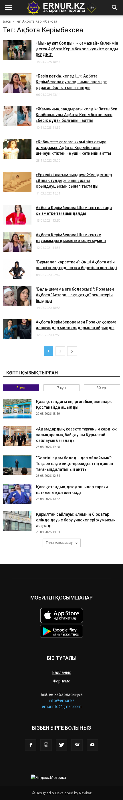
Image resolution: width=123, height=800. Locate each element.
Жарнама (61, 681)
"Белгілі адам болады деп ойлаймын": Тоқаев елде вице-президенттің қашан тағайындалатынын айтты (74, 464)
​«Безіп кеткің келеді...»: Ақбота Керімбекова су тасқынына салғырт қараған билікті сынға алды (71, 82)
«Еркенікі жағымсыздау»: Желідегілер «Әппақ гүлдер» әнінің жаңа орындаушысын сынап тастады (74, 180)
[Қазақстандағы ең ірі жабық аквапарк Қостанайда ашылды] (17, 408)
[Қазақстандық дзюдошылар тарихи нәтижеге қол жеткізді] (17, 494)
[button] (115, 7)
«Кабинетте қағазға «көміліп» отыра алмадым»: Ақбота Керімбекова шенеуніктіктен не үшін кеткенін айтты (73, 148)
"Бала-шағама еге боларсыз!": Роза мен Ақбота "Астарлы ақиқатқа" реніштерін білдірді (75, 295)
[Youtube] (92, 745)
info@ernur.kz (61, 700)
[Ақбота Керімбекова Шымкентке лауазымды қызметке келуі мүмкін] (17, 242)
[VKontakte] (77, 745)
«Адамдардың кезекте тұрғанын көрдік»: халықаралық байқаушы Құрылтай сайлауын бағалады (76, 435)
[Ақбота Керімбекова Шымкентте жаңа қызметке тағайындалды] (17, 215)
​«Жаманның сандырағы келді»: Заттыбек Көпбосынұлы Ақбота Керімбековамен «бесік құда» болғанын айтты (76, 115)
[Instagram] (46, 745)
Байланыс (61, 672)
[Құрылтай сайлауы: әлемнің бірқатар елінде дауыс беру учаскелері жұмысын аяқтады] (17, 521)
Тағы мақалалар (60, 542)
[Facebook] (30, 745)
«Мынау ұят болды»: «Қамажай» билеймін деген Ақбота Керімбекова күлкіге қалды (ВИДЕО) (77, 49)
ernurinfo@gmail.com (62, 706)
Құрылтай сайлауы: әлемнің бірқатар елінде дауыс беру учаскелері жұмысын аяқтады (76, 520)
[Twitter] (61, 745)
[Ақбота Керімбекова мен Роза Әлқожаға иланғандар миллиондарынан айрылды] (17, 329)
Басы (7, 21)
